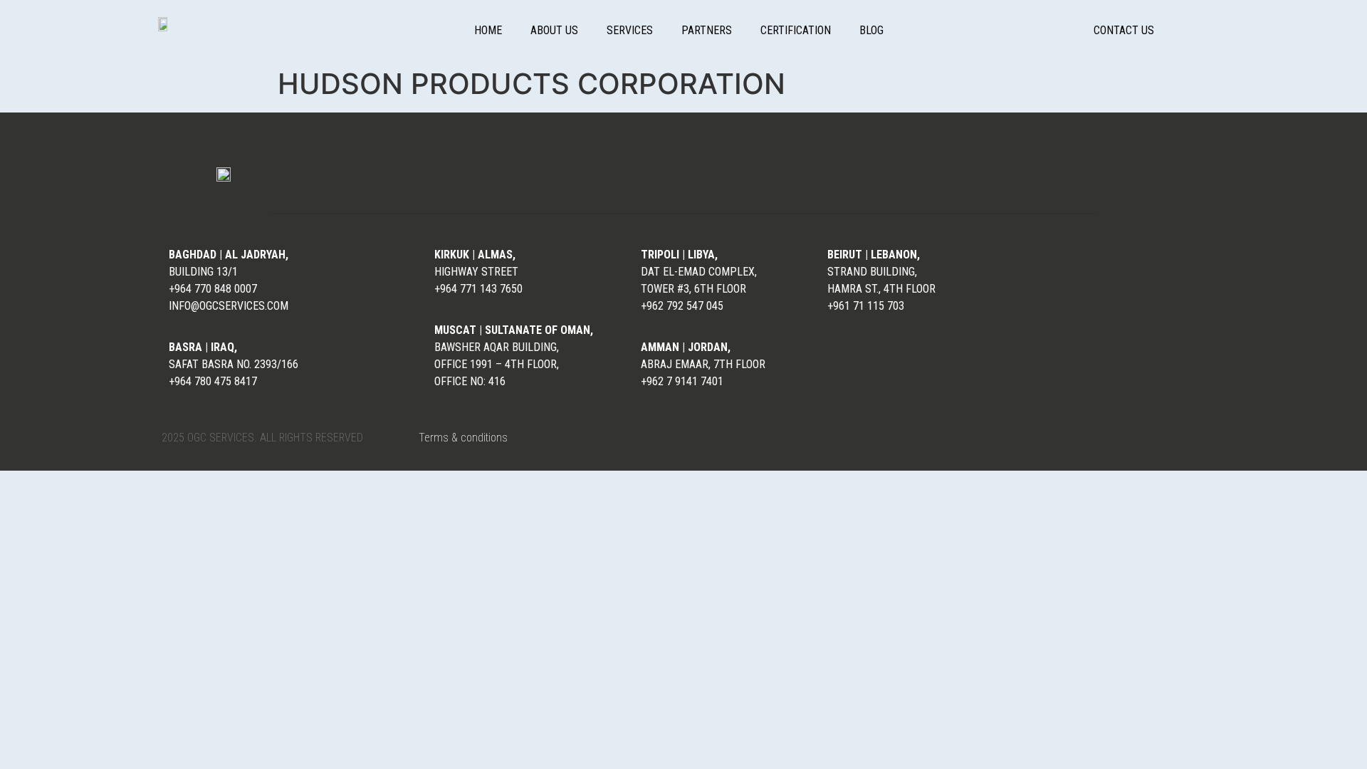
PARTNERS (706, 30)
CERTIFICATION (795, 30)
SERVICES (630, 30)
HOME (488, 30)
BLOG (871, 30)
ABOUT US (554, 30)
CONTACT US (1124, 30)
